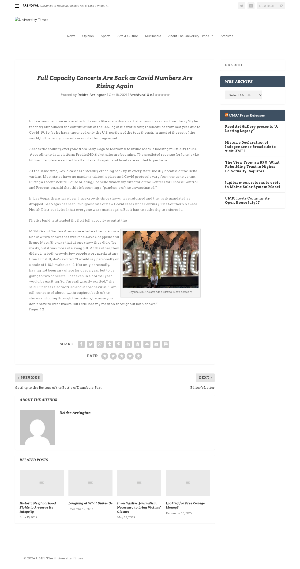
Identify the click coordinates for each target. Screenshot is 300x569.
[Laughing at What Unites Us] (90, 483)
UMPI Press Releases (247, 115)
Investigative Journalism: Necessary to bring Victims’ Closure (139, 507)
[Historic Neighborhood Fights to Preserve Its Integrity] (42, 483)
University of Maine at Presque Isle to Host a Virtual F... (74, 6)
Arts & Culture (127, 36)
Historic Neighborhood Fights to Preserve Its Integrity (38, 507)
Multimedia (153, 36)
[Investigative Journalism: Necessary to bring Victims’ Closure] (139, 483)
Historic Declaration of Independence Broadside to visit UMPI (250, 147)
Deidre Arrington (92, 95)
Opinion (88, 36)
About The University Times (188, 36)
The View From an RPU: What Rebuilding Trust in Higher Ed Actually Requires (252, 167)
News (71, 36)
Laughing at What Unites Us (90, 503)
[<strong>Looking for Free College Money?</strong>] (188, 483)
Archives (227, 36)
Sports (105, 36)
